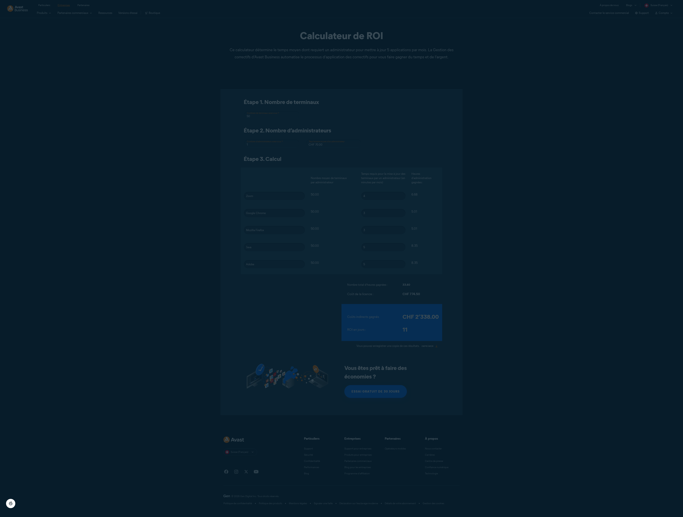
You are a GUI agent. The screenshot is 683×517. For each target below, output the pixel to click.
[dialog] (341, 258)
